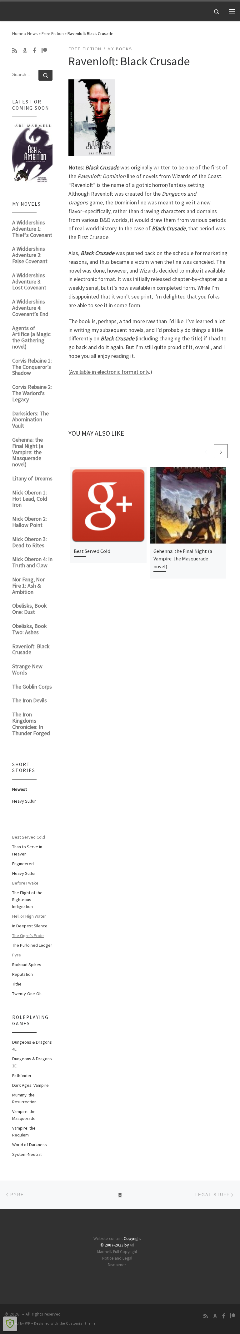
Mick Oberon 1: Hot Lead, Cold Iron (29, 499)
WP (27, 1323)
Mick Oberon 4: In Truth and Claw (32, 562)
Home (17, 33)
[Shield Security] (10, 1324)
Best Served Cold (92, 551)
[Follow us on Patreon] (44, 50)
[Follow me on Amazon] (25, 50)
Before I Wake (25, 883)
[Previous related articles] (206, 451)
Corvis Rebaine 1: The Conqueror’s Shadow (32, 367)
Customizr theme (81, 1323)
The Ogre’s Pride (28, 935)
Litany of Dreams (32, 478)
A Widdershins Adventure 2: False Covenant (30, 255)
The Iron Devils (29, 700)
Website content (108, 1238)
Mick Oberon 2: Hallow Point (29, 522)
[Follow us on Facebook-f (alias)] (34, 50)
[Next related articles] (221, 451)
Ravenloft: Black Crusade (31, 649)
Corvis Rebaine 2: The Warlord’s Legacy (32, 393)
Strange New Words (27, 669)
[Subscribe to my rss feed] (14, 50)
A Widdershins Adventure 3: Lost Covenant (29, 281)
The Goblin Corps (32, 686)
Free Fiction (53, 33)
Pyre (16, 955)
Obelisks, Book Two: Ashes (29, 629)
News (32, 33)
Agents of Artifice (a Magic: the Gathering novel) (32, 337)
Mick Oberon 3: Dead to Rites (29, 542)
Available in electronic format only (109, 371)
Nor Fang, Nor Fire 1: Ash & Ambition (28, 585)
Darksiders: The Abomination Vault (30, 419)
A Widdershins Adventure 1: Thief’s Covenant (32, 228)
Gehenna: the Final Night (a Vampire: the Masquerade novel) (182, 558)
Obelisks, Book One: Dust (29, 608)
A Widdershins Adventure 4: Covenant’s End (30, 308)
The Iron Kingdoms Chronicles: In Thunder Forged (31, 723)
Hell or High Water (29, 916)
